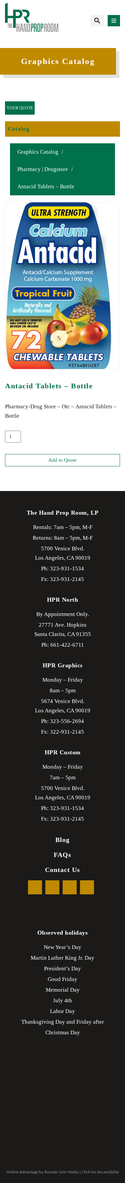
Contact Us (62, 869)
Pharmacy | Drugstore (42, 169)
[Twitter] (52, 887)
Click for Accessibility (100, 1172)
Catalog (19, 129)
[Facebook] (35, 887)
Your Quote (20, 108)
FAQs (62, 854)
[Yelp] (70, 887)
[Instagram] (87, 887)
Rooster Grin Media (61, 1172)
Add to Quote (62, 460)
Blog (62, 839)
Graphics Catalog (37, 152)
